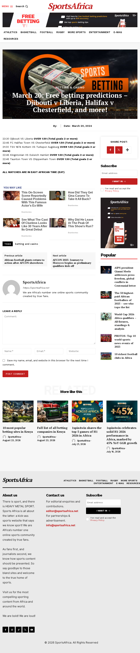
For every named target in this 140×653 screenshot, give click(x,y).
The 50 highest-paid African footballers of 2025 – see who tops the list (124, 300)
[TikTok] (18, 629)
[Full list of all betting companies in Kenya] (52, 411)
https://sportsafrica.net (36, 287)
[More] (127, 150)
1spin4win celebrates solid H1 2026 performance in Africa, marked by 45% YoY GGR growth (121, 435)
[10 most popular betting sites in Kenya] (18, 411)
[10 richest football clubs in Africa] (106, 356)
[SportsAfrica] (11, 289)
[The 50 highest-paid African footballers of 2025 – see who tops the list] (106, 295)
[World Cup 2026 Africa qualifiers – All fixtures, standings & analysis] (106, 316)
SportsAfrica (34, 282)
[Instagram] (12, 629)
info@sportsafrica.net (60, 525)
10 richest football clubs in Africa (125, 355)
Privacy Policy (112, 191)
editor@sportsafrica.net (62, 511)
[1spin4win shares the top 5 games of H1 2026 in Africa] (87, 411)
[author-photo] (5, 437)
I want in (117, 181)
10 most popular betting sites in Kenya (18, 430)
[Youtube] (32, 629)
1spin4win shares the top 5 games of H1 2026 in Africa (87, 431)
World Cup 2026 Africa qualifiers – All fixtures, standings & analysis (125, 321)
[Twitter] (118, 150)
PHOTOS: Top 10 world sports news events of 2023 (125, 341)
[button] (22, 6)
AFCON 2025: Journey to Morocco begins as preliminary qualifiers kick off (72, 263)
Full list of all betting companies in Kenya (52, 430)
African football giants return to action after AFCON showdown (24, 261)
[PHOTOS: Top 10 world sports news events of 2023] (106, 338)
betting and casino (26, 244)
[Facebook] (110, 150)
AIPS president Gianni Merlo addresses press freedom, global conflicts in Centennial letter (125, 276)
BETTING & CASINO (70, 87)
